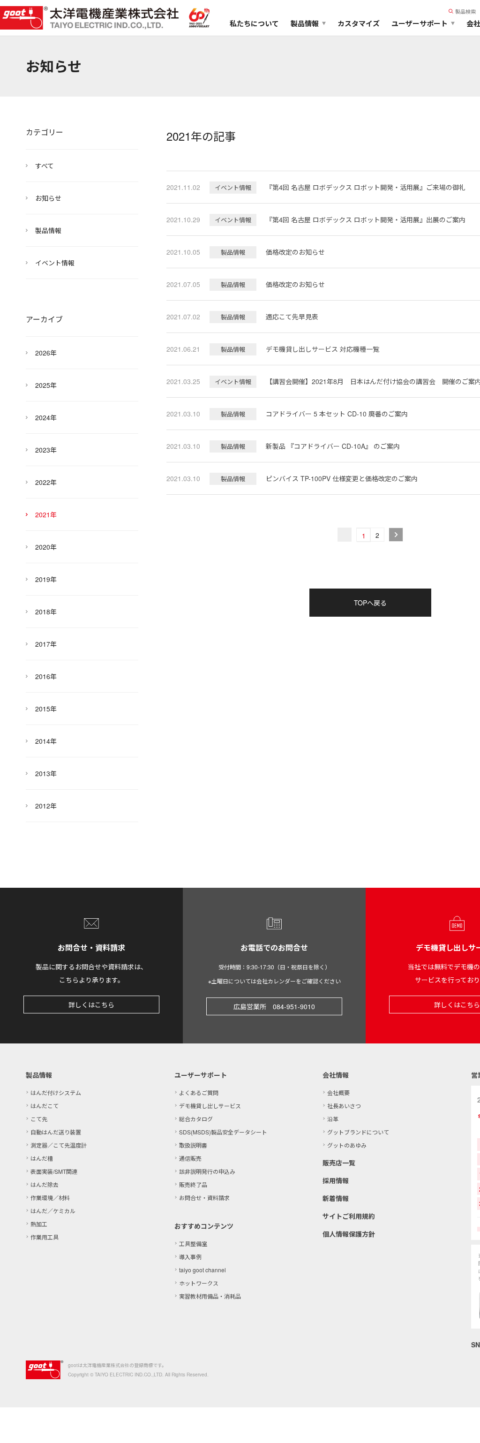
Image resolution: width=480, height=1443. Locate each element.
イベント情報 (55, 262)
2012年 (46, 805)
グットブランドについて (358, 1132)
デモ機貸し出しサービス (210, 1106)
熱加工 (38, 1224)
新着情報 (335, 1198)
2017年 (46, 644)
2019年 (46, 579)
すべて (44, 165)
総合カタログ (196, 1119)
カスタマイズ (359, 23)
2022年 (46, 482)
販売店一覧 (338, 1162)
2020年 (46, 547)
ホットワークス (198, 1283)
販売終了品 (193, 1184)
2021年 (46, 514)
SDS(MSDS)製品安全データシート (223, 1132)
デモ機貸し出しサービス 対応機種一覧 (322, 349)
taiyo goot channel (202, 1270)
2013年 (46, 773)
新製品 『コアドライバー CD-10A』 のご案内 (333, 446)
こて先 (38, 1119)
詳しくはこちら (91, 1004)
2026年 (46, 352)
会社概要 (338, 1092)
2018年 (46, 611)
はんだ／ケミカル (52, 1211)
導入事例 (190, 1257)
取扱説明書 (193, 1145)
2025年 (46, 385)
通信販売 (190, 1158)
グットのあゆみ (347, 1145)
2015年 (46, 708)
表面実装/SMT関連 (53, 1171)
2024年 (46, 417)
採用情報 (335, 1180)
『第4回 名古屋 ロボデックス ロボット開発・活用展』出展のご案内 (365, 219)
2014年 (46, 741)
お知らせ (48, 198)
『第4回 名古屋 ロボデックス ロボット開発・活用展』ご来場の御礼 (365, 187)
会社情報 (335, 1075)
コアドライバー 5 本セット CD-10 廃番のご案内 (337, 413)
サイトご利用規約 (348, 1216)
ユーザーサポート (200, 1075)
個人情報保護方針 (348, 1234)
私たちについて (254, 23)
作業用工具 (44, 1237)
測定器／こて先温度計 (58, 1145)
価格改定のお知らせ (295, 252)
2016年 (46, 676)
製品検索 (465, 11)
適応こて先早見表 (292, 316)
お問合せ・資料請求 (204, 1197)
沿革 (332, 1119)
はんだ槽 (41, 1158)
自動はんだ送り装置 (55, 1132)
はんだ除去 (44, 1184)
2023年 (46, 449)
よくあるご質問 (198, 1092)
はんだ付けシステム (55, 1092)
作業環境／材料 (50, 1197)
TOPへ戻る (370, 602)
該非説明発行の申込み (207, 1171)
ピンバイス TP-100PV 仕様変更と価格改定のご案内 (342, 478)
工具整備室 (193, 1243)
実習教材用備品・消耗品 (210, 1296)
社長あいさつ (344, 1106)
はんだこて (44, 1106)
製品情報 (48, 230)
